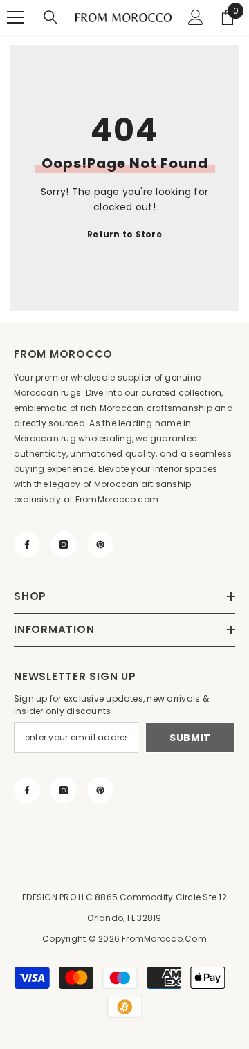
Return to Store (124, 234)
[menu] (15, 17)
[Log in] (195, 17)
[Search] (50, 17)
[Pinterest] (100, 544)
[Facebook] (27, 544)
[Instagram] (63, 544)
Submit (190, 738)
